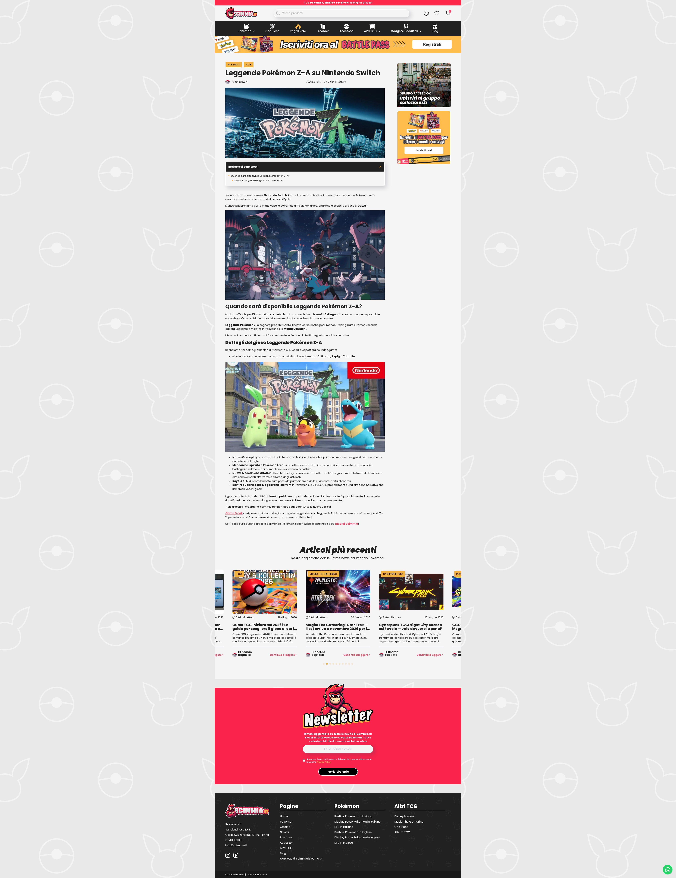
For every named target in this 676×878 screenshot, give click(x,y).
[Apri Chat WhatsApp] (667, 869)
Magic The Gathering (250, 574)
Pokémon (234, 64)
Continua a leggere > (283, 655)
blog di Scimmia (346, 524)
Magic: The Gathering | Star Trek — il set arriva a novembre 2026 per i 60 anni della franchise (263, 627)
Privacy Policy (324, 761)
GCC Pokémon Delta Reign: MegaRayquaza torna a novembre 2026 (410, 627)
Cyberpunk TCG (319, 574)
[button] (380, 166)
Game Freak (234, 513)
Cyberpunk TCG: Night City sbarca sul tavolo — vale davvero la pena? (337, 627)
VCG (248, 64)
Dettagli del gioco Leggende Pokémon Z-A (258, 180)
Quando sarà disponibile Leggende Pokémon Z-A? (260, 176)
